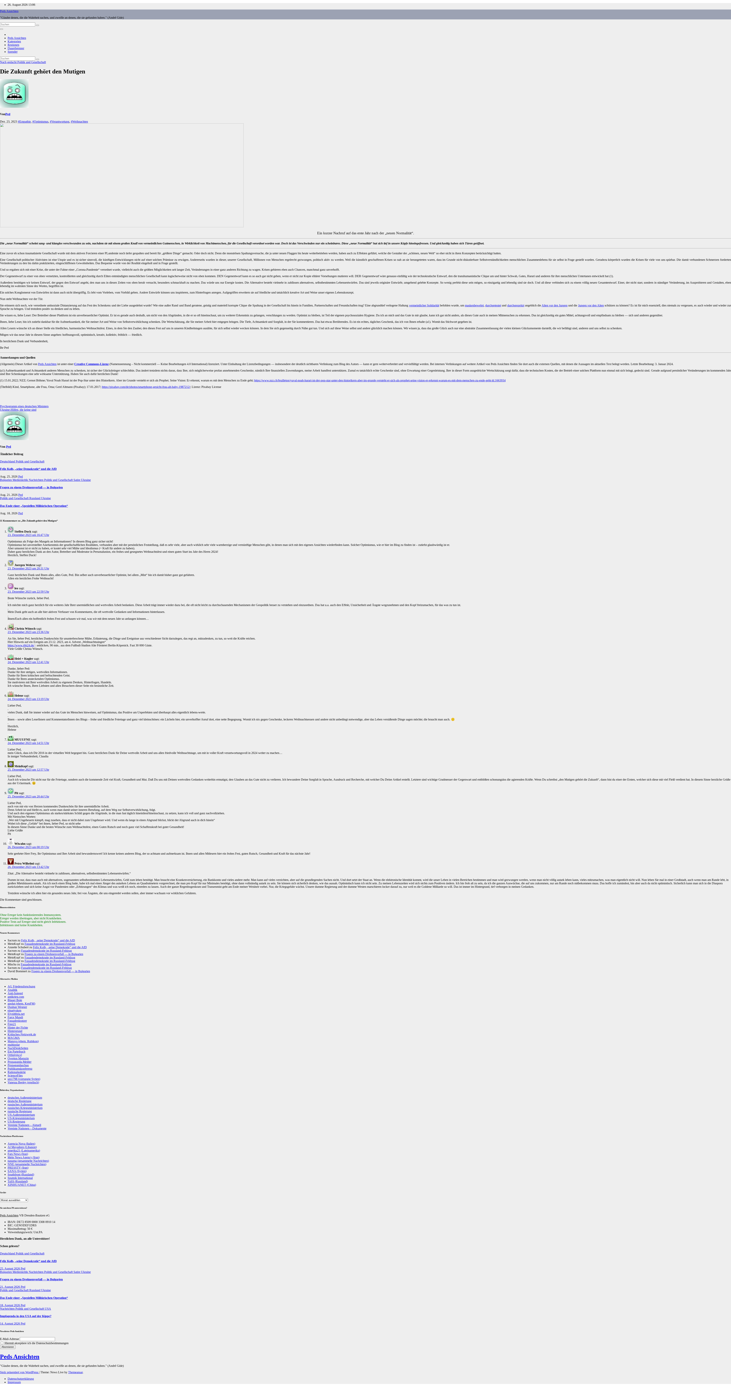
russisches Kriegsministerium (25, 1107)
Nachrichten (36, 480)
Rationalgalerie (17, 1072)
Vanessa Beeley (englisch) (23, 1082)
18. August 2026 (10, 1305)
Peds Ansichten (9, 11)
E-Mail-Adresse (9, 1339)
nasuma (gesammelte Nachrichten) (28, 1160)
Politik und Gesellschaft (31, 62)
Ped (7, 114)
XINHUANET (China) (22, 1184)
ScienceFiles (15, 1075)
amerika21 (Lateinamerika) (24, 1150)
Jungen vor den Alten (591, 305)
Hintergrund (15, 1031)
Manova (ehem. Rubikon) (23, 1041)
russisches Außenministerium (25, 1104)
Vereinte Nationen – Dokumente (27, 1128)
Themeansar (75, 1372)
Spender (13, 51)
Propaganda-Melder (19, 1061)
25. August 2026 (10, 1268)
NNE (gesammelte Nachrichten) (27, 1164)
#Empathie (24, 121)
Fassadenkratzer (17, 1020)
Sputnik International (20, 1178)
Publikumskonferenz (20, 1068)
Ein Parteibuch (16, 1051)
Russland (35, 498)
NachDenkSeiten (18, 1048)
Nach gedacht (8, 62)
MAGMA (14, 1037)
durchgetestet (493, 305)
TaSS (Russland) (18, 1181)
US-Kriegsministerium (21, 1118)
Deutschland (8, 461)
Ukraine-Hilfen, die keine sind (18, 409)
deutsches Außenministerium (25, 1097)
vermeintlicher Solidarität (424, 305)
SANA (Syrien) (17, 1171)
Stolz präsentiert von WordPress (19, 1372)
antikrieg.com (16, 996)
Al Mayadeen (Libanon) (22, 1147)
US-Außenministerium (21, 1114)
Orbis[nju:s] (15, 1055)
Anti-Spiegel (15, 993)
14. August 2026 (10, 1323)
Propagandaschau (18, 1065)
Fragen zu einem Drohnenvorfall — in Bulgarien (31, 487)
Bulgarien (6, 480)
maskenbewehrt (474, 305)
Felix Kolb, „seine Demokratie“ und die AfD (28, 469)
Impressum (14, 1382)
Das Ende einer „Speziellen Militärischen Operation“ (34, 505)
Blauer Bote (15, 1000)
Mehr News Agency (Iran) (23, 1157)
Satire (77, 480)
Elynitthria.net (16, 1013)
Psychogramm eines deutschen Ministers (24, 406)
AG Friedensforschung (21, 986)
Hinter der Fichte (18, 1027)
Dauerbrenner (16, 48)
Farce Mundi (15, 1017)
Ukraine (86, 480)
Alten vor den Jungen (554, 305)
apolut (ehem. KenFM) (21, 1003)
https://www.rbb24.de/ (21, 645)
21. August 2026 (10, 1286)
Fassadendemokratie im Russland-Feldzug (50, 943)
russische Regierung (20, 1111)
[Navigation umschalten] (1, 29)
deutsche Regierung (19, 1101)
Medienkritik (21, 480)
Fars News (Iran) (18, 1154)
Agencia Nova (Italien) (21, 1143)
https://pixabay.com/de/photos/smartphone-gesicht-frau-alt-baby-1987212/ (146, 386)
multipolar (14, 1044)
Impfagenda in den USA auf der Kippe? (25, 1316)
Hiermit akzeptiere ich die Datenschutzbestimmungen (36, 1343)
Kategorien (14, 41)
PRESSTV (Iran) (18, 1167)
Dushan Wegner (17, 1007)
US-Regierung (16, 1121)
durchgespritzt (515, 305)
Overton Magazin (18, 1058)
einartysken (14, 1010)
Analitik (12, 989)
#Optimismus (40, 121)
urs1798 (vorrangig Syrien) (24, 1079)
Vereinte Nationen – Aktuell (24, 1125)
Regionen (13, 44)
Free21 (12, 1024)
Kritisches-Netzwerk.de (22, 1034)
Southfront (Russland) (21, 1174)
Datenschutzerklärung (21, 1378)
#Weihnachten (79, 121)
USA (48, 1308)
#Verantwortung (59, 121)
